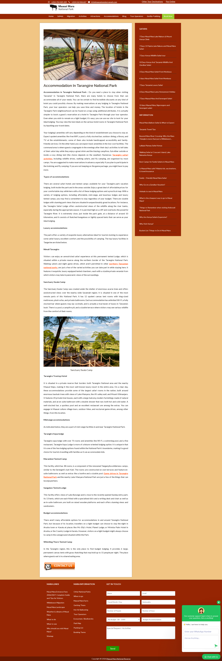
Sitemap (50, 636)
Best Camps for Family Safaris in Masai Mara (156, 162)
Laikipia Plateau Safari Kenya (150, 145)
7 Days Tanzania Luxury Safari (151, 85)
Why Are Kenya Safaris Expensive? (153, 217)
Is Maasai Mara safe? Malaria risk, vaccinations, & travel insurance (157, 169)
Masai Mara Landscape (56, 607)
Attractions (95, 16)
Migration (71, 16)
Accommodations (111, 16)
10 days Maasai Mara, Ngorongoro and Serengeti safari (154, 106)
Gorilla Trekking (153, 16)
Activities (83, 16)
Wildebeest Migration (55, 603)
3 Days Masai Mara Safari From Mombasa (155, 72)
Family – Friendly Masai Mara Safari (153, 178)
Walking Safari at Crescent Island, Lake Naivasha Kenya (154, 153)
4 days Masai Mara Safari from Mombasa (155, 78)
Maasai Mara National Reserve (119, 659)
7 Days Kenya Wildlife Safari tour (152, 55)
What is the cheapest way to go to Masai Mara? (155, 199)
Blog (124, 16)
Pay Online (170, 1)
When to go (78, 596)
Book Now (168, 16)
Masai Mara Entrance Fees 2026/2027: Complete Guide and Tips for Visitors (58, 595)
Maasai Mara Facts (81, 601)
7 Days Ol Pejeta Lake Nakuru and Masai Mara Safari (157, 47)
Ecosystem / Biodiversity (83, 619)
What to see (52, 624)
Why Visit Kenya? (146, 224)
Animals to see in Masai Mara (150, 191)
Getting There (79, 605)
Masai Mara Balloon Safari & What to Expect (156, 123)
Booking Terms (80, 632)
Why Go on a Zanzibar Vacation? (152, 185)
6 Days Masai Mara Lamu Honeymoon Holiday (157, 92)
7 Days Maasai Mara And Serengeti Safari (155, 98)
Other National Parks (82, 592)
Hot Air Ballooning (81, 610)
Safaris (60, 16)
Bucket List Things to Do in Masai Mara (155, 230)
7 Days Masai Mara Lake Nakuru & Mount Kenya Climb (155, 37)
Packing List (78, 628)
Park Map (77, 623)
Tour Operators (136, 16)
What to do (51, 619)
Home (51, 16)
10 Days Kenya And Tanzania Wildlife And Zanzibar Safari (156, 63)
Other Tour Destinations (152, 1)
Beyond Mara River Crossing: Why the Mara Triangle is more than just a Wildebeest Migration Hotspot (156, 137)
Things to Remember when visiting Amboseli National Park (157, 208)
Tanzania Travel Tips (147, 129)
